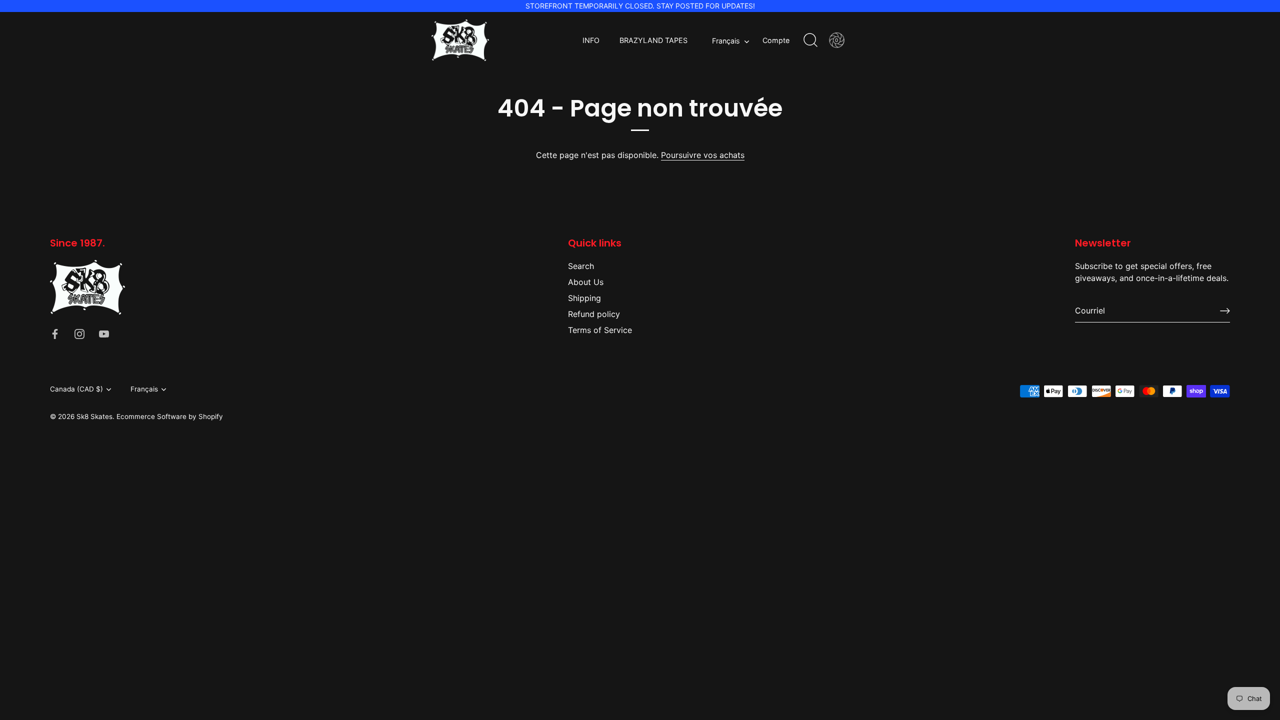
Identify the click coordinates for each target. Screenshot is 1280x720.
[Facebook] (55, 333)
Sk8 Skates (94, 416)
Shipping (584, 298)
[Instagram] (79, 333)
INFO (591, 40)
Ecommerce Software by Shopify (169, 416)
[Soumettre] (1225, 310)
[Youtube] (104, 333)
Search (581, 266)
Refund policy (594, 314)
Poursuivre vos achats (702, 155)
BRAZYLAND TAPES (654, 40)
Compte (776, 40)
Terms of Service (600, 330)
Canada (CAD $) (76, 389)
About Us (586, 282)
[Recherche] (811, 41)
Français (726, 40)
